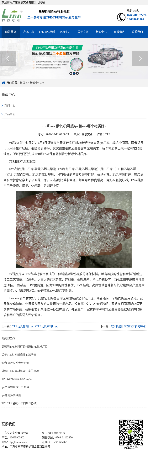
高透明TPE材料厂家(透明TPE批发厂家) (25, 346)
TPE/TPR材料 (47, 31)
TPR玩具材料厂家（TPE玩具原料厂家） (36, 326)
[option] (74, 58)
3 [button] (77, 73)
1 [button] (70, 73)
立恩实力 (65, 31)
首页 (22, 82)
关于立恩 (83, 31)
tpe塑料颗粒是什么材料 (15, 387)
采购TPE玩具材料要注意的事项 (20, 371)
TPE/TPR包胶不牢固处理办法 (19, 403)
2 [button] (74, 73)
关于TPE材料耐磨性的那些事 (19, 354)
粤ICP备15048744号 (53, 432)
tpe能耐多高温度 (11, 395)
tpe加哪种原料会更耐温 (15, 362)
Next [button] (140, 58)
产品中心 (28, 31)
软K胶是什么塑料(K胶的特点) (128, 326)
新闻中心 (101, 31)
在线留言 (119, 31)
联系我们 (137, 31)
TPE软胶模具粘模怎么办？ (18, 379)
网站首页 (10, 31)
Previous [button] (8, 58)
